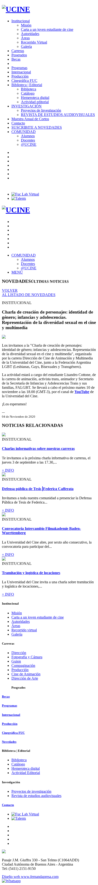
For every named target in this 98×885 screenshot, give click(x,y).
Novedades (9, 741)
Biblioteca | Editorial (26, 85)
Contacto (18, 123)
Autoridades (30, 34)
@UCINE (28, 144)
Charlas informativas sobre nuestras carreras (38, 449)
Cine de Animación (25, 674)
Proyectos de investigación (31, 791)
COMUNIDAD (23, 132)
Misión (26, 25)
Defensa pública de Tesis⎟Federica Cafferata (38, 489)
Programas (19, 68)
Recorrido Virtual (34, 42)
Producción (20, 76)
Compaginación (23, 666)
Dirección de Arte (24, 678)
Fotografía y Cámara (26, 657)
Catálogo (27, 93)
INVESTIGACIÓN (26, 106)
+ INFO (8, 470)
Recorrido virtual (24, 630)
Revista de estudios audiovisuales (36, 796)
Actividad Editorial (25, 773)
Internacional (21, 72)
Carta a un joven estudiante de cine (47, 29)
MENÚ (17, 272)
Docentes (28, 140)
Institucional (20, 21)
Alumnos (28, 136)
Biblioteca (28, 89)
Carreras (17, 51)
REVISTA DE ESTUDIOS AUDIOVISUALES (58, 115)
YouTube (81, 392)
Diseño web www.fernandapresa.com (30, 877)
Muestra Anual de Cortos (30, 119)
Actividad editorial (35, 102)
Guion (16, 661)
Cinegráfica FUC (24, 81)
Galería (26, 46)
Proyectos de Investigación (41, 110)
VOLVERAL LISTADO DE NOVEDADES (28, 292)
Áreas (25, 38)
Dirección (18, 653)
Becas (15, 59)
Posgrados (19, 55)
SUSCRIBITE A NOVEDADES (36, 127)
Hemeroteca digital (35, 98)
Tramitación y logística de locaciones (31, 573)
